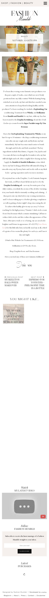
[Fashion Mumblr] (24, 12)
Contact (31, 595)
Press (23, 595)
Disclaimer (41, 595)
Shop (4, 3)
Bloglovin (7, 595)
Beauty (28, 3)
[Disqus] (24, 358)
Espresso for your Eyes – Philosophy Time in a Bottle (34, 283)
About (16, 595)
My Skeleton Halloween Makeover (14, 281)
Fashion (16, 3)
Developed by (38, 592)
